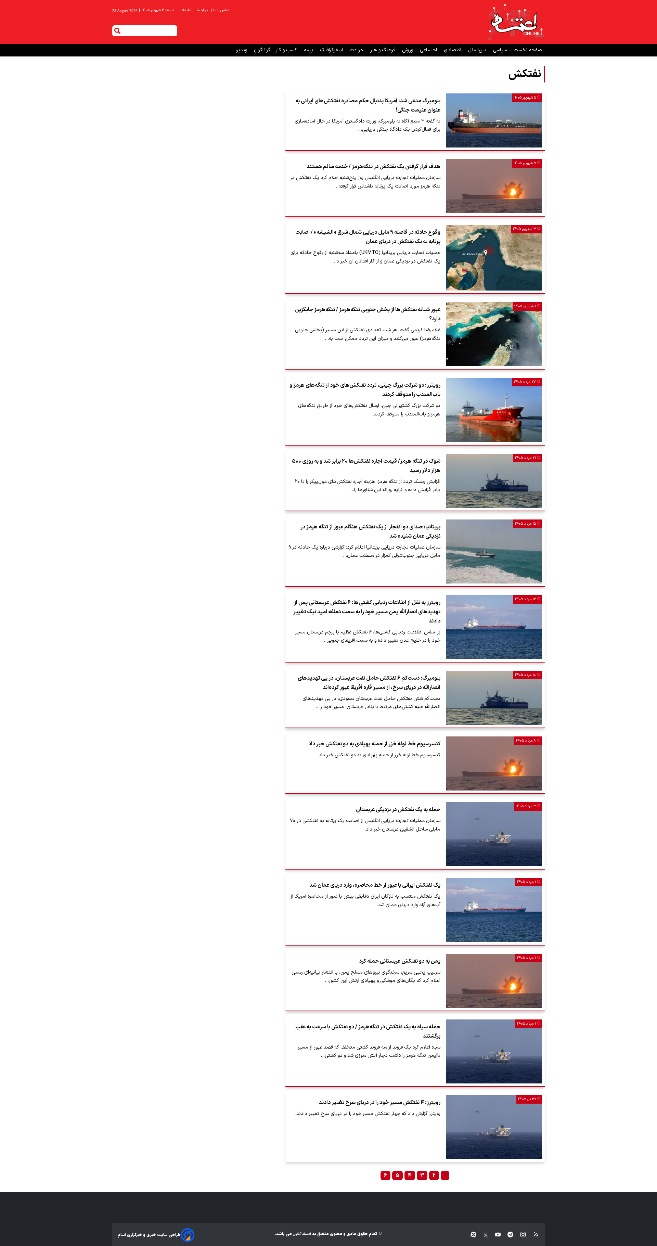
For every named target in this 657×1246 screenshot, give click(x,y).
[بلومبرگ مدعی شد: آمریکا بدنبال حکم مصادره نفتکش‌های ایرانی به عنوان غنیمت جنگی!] (494, 120)
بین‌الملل (478, 50)
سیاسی (500, 50)
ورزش (408, 50)
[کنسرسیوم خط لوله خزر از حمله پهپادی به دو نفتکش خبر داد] (494, 763)
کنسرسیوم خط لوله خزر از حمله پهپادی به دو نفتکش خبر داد (374, 744)
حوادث (357, 50)
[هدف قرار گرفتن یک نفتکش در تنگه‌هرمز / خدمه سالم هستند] (494, 186)
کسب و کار (287, 50)
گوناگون (262, 50)
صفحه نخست (528, 50)
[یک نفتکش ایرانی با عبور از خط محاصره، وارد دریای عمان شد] (494, 910)
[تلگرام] (507, 1234)
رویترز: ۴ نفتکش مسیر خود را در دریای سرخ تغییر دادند (379, 1103)
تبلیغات (186, 10)
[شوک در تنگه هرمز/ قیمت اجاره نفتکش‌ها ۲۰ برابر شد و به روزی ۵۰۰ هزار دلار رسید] (494, 481)
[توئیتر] (482, 1234)
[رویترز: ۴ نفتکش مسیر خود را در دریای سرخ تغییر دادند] (494, 1127)
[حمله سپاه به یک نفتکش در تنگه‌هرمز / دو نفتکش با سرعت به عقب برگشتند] (494, 1051)
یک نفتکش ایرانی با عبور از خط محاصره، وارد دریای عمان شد (374, 885)
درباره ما (201, 10)
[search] (117, 31)
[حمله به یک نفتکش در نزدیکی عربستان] (494, 834)
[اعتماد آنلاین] (516, 22)
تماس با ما (220, 10)
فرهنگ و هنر (383, 50)
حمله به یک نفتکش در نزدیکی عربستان (398, 810)
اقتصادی (453, 50)
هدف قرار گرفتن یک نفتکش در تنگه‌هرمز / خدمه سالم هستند (373, 167)
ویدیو (242, 50)
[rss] (532, 1234)
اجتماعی (429, 50)
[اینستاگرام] (519, 1234)
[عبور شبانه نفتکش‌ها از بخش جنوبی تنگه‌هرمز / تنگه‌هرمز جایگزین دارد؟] (494, 334)
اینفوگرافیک (332, 50)
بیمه (309, 50)
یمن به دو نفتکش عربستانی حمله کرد (399, 961)
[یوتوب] (494, 1234)
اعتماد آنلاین (301, 1234)
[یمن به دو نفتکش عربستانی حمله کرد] (494, 981)
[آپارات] (470, 1234)
